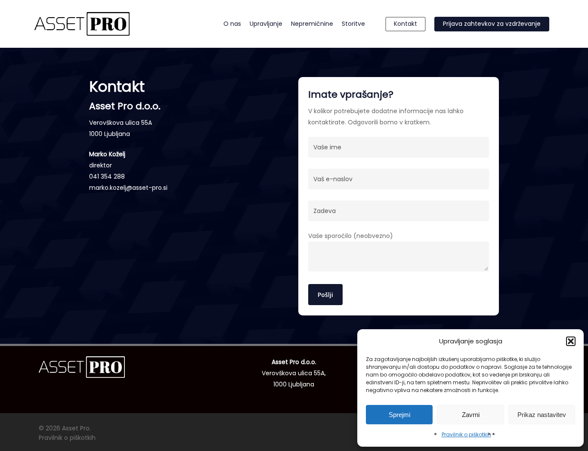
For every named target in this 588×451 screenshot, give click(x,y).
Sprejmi (399, 414)
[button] (570, 341)
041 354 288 (107, 176)
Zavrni (471, 414)
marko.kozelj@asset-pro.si (128, 187)
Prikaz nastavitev (541, 414)
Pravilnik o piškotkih (466, 434)
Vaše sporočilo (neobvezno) (350, 236)
